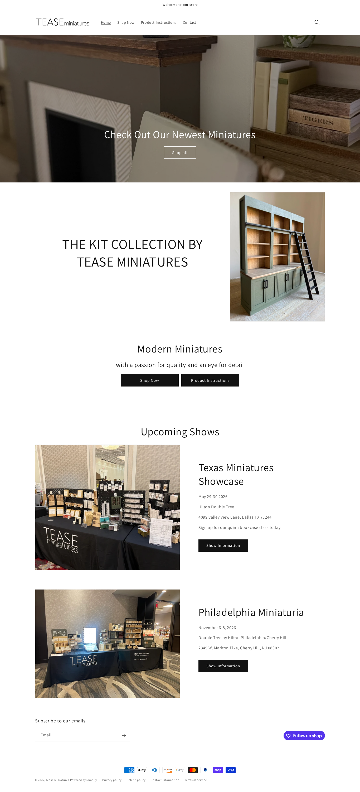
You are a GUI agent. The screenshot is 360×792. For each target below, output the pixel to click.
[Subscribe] (124, 735)
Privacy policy (112, 779)
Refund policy (136, 779)
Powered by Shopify (83, 780)
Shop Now (149, 380)
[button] (317, 22)
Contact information (165, 779)
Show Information (223, 545)
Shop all (180, 152)
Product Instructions (210, 380)
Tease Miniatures (57, 780)
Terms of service (195, 779)
